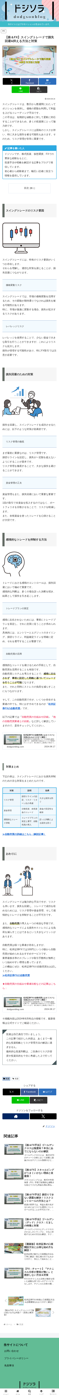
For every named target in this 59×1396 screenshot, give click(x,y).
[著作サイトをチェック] (15, 1116)
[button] (38, 89)
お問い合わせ (11, 1351)
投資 (7, 1079)
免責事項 (9, 1365)
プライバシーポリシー (16, 1358)
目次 (26, 188)
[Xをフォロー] (43, 1116)
